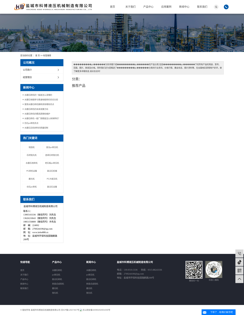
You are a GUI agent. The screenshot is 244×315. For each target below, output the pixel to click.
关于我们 (130, 6)
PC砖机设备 (31, 171)
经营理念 (27, 77)
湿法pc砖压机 (52, 147)
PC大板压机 (52, 179)
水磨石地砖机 (32, 163)
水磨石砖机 (57, 270)
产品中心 (148, 6)
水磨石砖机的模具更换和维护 (37, 114)
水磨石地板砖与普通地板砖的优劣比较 (41, 99)
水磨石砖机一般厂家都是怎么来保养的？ (42, 118)
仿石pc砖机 (32, 187)
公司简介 (27, 70)
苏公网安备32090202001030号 (96, 310)
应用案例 (166, 6)
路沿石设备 (52, 187)
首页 (112, 6)
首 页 (37, 55)
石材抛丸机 (32, 155)
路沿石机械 (52, 171)
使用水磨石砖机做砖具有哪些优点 (39, 104)
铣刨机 (32, 147)
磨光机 (32, 179)
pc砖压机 (56, 275)
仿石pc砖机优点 (31, 123)
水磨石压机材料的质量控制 (36, 128)
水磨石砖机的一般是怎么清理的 (38, 95)
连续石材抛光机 (52, 155)
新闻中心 (184, 6)
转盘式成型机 (58, 284)
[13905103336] (239, 254)
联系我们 (202, 6)
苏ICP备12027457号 (70, 310)
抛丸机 (55, 293)
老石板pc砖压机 (52, 163)
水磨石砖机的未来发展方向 (36, 109)
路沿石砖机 (57, 279)
